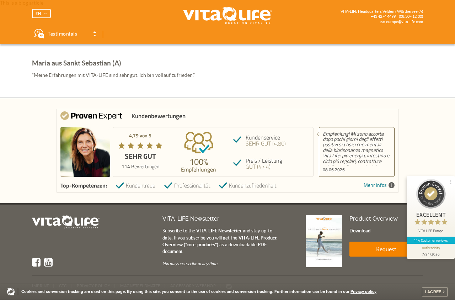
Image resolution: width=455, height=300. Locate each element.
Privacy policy (363, 291)
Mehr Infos (375, 185)
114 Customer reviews (431, 240)
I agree (433, 292)
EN (38, 13)
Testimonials (62, 34)
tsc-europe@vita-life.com (401, 22)
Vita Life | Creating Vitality (227, 15)
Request (386, 249)
